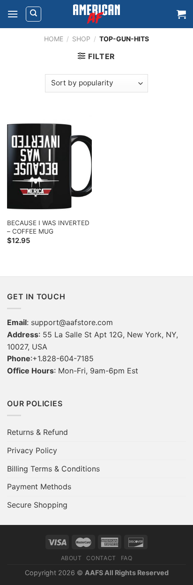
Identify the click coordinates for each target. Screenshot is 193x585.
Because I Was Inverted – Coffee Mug (48, 227)
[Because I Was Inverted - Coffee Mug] (49, 162)
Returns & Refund (37, 432)
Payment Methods (39, 486)
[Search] (33, 14)
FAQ (127, 558)
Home (53, 39)
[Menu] (12, 13)
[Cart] (181, 14)
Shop (81, 39)
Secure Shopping (37, 504)
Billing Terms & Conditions (53, 468)
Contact (101, 558)
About (71, 558)
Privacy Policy (32, 450)
